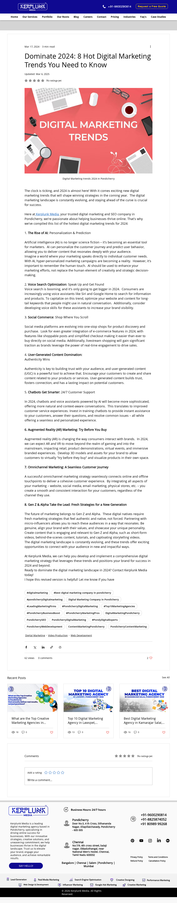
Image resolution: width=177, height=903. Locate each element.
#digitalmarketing (37, 592)
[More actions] (150, 46)
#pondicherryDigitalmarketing (45, 599)
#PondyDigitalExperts (105, 619)
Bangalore (68, 862)
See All (166, 677)
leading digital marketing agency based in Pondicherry (30, 826)
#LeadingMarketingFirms (41, 606)
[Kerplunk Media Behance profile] (167, 840)
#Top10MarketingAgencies (119, 606)
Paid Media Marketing (48, 879)
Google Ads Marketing (106, 884)
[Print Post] (60, 647)
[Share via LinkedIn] (43, 647)
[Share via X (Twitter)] (34, 647)
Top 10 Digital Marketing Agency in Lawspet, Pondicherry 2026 (85, 720)
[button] (30, 17)
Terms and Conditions (158, 857)
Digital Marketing (35, 635)
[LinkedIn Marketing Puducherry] (159, 840)
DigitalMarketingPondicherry (122, 613)
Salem (93, 862)
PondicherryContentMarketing (128, 626)
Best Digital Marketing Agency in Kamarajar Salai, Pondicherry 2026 (143, 720)
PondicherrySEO (36, 619)
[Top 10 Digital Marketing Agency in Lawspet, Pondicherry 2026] (89, 698)
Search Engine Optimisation (88, 879)
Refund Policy (137, 860)
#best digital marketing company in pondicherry (82, 592)
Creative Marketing (137, 884)
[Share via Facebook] (26, 647)
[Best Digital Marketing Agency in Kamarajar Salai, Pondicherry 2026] (145, 698)
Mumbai (89, 866)
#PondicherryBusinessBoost (43, 613)
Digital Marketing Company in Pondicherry (93, 599)
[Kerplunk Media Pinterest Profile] (132, 840)
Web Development (81, 635)
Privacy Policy (137, 857)
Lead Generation (19, 879)
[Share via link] (51, 647)
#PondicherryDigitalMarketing (80, 606)
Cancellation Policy (157, 860)
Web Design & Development (36, 884)
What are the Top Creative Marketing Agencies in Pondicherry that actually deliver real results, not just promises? (31, 720)
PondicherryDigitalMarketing (69, 619)
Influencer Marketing (73, 884)
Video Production (58, 635)
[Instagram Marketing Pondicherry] (150, 840)
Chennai (82, 862)
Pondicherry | (99, 864)
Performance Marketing (158, 880)
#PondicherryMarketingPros (83, 613)
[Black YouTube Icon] (141, 840)
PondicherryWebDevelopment (44, 626)
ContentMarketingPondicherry (86, 626)
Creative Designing (125, 879)
